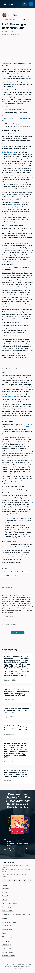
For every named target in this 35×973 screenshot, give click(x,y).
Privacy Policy (6, 907)
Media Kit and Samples (9, 903)
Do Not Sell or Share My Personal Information (17, 914)
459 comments (8, 32)
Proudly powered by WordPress (11, 874)
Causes (4, 900)
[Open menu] (31, 4)
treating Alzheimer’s (9, 442)
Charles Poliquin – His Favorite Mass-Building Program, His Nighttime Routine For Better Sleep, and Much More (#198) (16, 773)
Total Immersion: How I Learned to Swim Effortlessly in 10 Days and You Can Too (16, 711)
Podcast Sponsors (8, 948)
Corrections (6, 896)
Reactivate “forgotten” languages (15, 118)
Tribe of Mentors (7, 937)
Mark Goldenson (14, 205)
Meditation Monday (8, 956)
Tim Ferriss (6, 888)
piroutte (30, 502)
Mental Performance (13, 34)
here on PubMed (14, 199)
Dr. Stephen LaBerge (9, 152)
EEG (18, 177)
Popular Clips (6, 945)
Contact (5, 892)
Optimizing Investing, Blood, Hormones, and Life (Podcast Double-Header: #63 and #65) (16, 728)
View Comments (17, 633)
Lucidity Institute (11, 541)
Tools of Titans (7, 933)
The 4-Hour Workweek (9, 922)
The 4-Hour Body (8, 926)
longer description (9, 396)
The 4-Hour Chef (7, 930)
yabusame (5, 115)
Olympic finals (15, 84)
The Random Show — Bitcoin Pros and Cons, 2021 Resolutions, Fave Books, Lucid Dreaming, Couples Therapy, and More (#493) (17, 692)
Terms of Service (7, 911)
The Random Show (8, 952)
